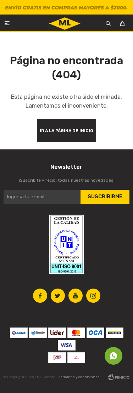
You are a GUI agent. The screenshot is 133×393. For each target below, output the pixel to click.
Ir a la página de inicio (66, 130)
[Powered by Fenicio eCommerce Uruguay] (118, 377)
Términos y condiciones (79, 377)
